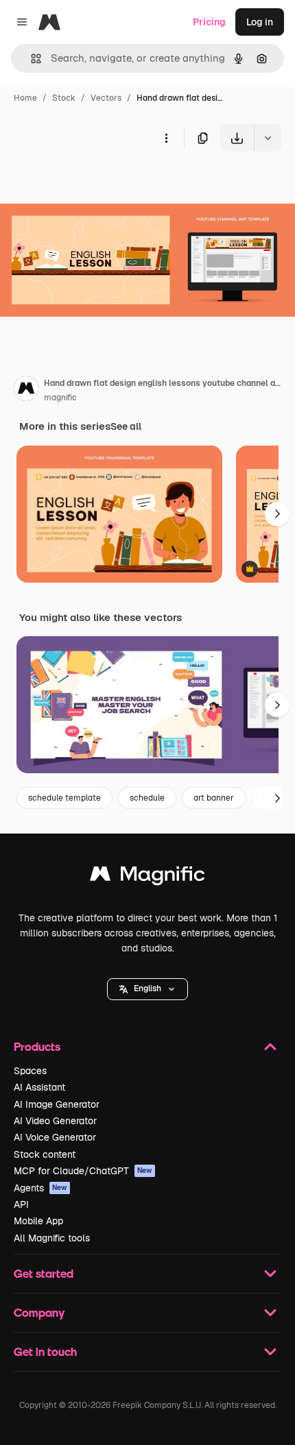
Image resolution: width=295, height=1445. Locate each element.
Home (25, 98)
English (147, 988)
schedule (147, 797)
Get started (43, 1273)
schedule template (64, 797)
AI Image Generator (56, 1104)
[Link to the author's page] (26, 390)
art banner (213, 797)
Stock (63, 98)
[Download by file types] (267, 137)
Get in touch (45, 1351)
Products (37, 1046)
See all (125, 426)
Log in (259, 22)
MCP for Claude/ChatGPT (83, 1171)
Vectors (106, 98)
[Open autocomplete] (30, 58)
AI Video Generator (55, 1121)
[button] (147, 989)
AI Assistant (39, 1087)
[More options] (166, 137)
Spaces (30, 1071)
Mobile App (38, 1221)
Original (88, 183)
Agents (40, 1188)
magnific (60, 397)
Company (39, 1312)
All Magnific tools (52, 1238)
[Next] (277, 514)
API (21, 1204)
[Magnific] (147, 877)
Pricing (209, 22)
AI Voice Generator (55, 1137)
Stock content (44, 1154)
